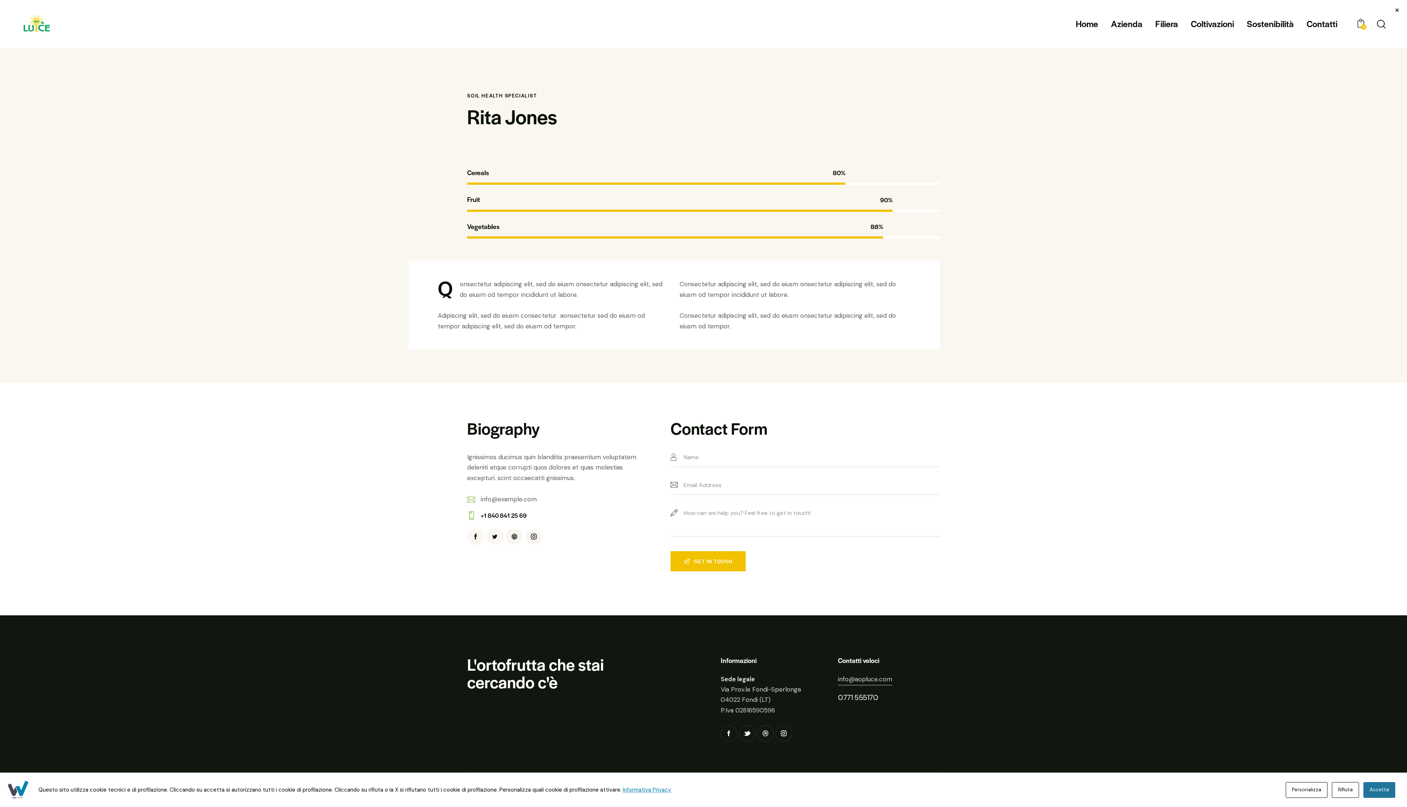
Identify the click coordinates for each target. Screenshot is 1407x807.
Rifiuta (1345, 789)
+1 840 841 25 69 (504, 515)
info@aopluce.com (865, 679)
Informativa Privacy (647, 789)
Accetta (1379, 789)
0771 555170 (858, 697)
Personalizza (1306, 789)
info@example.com (509, 499)
